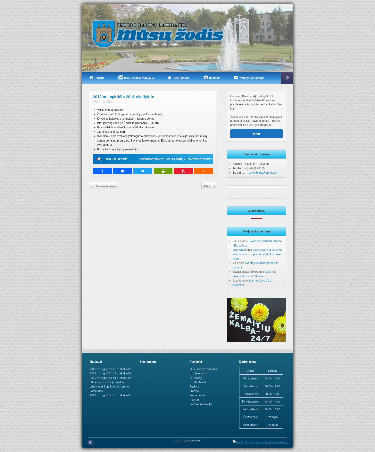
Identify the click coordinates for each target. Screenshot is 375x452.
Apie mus (200, 373)
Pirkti (256, 134)
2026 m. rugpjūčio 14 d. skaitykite (110, 378)
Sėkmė (209, 186)
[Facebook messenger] (122, 171)
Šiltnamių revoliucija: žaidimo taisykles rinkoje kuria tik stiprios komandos (109, 386)
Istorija (198, 378)
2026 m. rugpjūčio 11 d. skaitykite (110, 395)
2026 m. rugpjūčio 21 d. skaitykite (110, 369)
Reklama (194, 400)
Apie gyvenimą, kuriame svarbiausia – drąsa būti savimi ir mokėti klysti (257, 254)
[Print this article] (163, 171)
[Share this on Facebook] (102, 171)
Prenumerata (197, 395)
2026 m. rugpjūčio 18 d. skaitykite (110, 373)
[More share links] (203, 171)
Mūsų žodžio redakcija (203, 369)
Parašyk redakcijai (200, 404)
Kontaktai (200, 382)
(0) (112, 101)
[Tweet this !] (142, 171)
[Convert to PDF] (183, 171)
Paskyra (194, 386)
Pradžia (194, 391)
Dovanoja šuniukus (103, 186)
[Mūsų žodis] (158, 34)
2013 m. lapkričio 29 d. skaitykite (123, 96)
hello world (239, 250)
